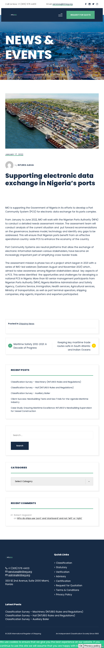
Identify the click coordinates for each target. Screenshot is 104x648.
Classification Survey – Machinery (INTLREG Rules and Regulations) (46, 381)
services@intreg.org (63, 4)
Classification (64, 562)
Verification (62, 572)
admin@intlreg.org (19, 575)
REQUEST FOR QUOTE (81, 15)
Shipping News (26, 323)
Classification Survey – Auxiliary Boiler (30, 393)
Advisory (61, 576)
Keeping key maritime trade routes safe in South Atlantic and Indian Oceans (73, 346)
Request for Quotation (69, 585)
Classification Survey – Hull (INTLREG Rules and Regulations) (42, 387)
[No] (103, 646)
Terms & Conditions (67, 590)
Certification (63, 581)
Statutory (61, 567)
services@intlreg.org (20, 571)
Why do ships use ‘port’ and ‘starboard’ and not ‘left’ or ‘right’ (49, 518)
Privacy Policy (64, 594)
